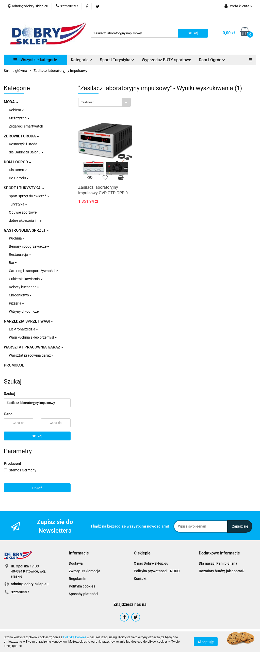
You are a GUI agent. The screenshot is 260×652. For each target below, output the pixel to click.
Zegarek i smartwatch (26, 126)
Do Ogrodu (18, 178)
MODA (10, 102)
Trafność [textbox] (87, 102)
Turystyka (17, 204)
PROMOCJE (14, 365)
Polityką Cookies (74, 637)
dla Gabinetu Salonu (25, 152)
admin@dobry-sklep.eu (29, 584)
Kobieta (15, 110)
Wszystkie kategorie (38, 59)
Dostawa (76, 563)
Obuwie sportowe (23, 212)
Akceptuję (206, 642)
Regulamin (77, 579)
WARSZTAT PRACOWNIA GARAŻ (32, 347)
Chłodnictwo (19, 295)
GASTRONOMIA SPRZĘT (25, 230)
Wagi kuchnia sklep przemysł (32, 337)
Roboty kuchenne (23, 287)
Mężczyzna (18, 118)
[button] (79, 553)
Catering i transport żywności (32, 271)
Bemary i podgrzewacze (28, 246)
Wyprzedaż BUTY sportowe (166, 59)
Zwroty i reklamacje (84, 571)
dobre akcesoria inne (25, 220)
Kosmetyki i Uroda (23, 144)
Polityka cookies (82, 586)
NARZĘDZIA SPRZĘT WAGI (27, 321)
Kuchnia (16, 238)
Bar (12, 263)
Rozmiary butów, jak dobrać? (222, 571)
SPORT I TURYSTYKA (23, 188)
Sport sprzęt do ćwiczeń (28, 196)
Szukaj (37, 436)
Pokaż (37, 488)
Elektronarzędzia (22, 329)
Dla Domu (17, 170)
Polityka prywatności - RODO (157, 571)
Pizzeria (15, 303)
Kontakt (140, 579)
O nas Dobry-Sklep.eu (151, 563)
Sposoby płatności (83, 594)
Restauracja (19, 254)
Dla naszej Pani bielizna (218, 563)
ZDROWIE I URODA (20, 136)
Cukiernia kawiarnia (25, 279)
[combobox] (104, 102)
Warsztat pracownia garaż (30, 355)
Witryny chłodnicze (24, 311)
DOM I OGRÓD (16, 162)
